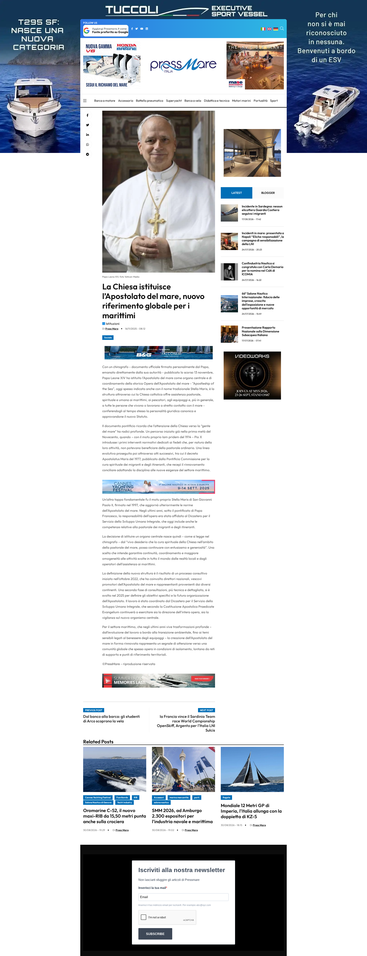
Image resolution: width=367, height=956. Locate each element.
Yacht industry (124, 802)
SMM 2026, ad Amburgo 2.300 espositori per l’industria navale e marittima (182, 815)
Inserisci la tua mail (152, 887)
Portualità (260, 100)
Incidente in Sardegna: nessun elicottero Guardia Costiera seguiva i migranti (262, 209)
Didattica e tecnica (216, 100)
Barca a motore (104, 100)
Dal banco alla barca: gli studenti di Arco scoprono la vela (111, 718)
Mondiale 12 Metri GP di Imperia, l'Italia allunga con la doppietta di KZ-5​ (251, 810)
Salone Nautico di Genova (98, 802)
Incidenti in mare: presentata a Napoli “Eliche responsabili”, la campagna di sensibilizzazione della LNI (263, 238)
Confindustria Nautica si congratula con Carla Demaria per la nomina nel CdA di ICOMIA (262, 268)
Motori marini (241, 100)
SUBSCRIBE (155, 934)
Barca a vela (192, 100)
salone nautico (161, 802)
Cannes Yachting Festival (98, 797)
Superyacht (174, 100)
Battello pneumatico (149, 100)
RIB (135, 797)
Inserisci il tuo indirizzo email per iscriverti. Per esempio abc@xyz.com (174, 905)
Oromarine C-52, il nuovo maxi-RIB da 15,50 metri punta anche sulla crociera (114, 815)
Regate (226, 797)
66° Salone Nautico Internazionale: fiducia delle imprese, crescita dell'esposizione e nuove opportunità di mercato (261, 301)
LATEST (236, 193)
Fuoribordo (122, 797)
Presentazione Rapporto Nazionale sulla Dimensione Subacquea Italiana (260, 331)
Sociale (108, 337)
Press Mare (111, 328)
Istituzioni (112, 324)
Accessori (159, 797)
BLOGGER (268, 193)
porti (196, 797)
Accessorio (125, 100)
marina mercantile (179, 797)
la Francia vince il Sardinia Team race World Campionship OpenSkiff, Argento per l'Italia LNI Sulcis (186, 723)
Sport (274, 100)
